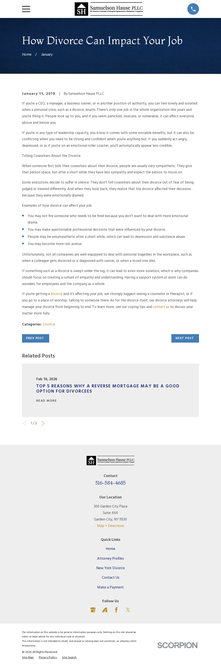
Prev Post (35, 338)
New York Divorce (110, 568)
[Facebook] (116, 609)
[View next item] (43, 423)
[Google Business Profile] (93, 609)
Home (110, 549)
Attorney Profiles (110, 559)
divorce (56, 294)
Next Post (184, 338)
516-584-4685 (110, 483)
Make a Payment (110, 587)
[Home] (109, 9)
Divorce (49, 324)
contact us (161, 307)
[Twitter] (128, 609)
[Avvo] (104, 609)
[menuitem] (28, 658)
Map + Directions (110, 526)
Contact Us (110, 578)
